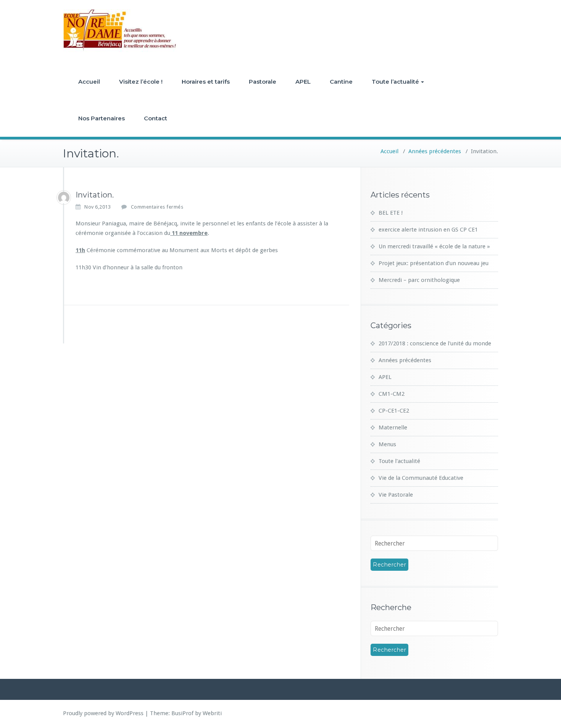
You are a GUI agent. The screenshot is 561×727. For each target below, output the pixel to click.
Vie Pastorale (396, 494)
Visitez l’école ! (141, 81)
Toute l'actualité (399, 461)
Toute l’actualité (395, 81)
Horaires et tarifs (206, 81)
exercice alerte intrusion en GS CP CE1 (428, 229)
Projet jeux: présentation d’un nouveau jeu (433, 263)
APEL (303, 81)
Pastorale (262, 81)
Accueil (89, 81)
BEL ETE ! (391, 212)
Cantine (341, 81)
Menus (387, 444)
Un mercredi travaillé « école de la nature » (434, 246)
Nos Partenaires (101, 118)
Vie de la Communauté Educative (421, 477)
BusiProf (182, 713)
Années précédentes (434, 151)
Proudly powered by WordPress (103, 713)
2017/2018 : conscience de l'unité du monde (435, 343)
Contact (155, 118)
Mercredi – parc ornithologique (419, 280)
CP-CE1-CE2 (394, 410)
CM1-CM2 (392, 393)
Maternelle (393, 427)
